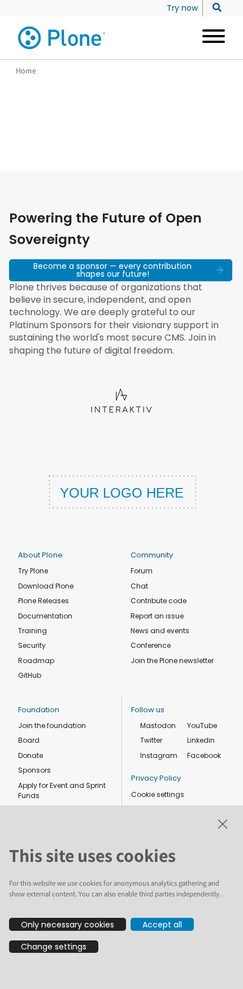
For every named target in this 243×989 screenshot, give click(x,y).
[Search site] (214, 8)
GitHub (29, 675)
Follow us (147, 709)
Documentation (45, 616)
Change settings (53, 946)
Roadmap (36, 660)
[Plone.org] (62, 38)
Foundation (38, 709)
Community (152, 555)
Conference (151, 645)
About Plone (40, 555)
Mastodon (158, 725)
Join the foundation (52, 725)
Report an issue (157, 616)
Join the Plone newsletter (172, 660)
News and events (160, 630)
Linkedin (201, 740)
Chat (139, 586)
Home (26, 71)
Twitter (151, 740)
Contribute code (158, 600)
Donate (30, 755)
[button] (120, 270)
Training (32, 630)
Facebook (204, 755)
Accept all (162, 924)
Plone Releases (43, 600)
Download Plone (45, 586)
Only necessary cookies (67, 924)
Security (32, 645)
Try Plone (33, 571)
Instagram (158, 755)
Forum (142, 571)
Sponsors (34, 770)
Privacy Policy (156, 778)
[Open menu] (209, 38)
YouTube (202, 725)
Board (29, 740)
